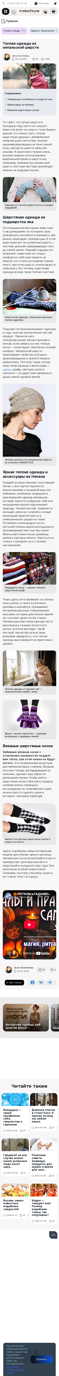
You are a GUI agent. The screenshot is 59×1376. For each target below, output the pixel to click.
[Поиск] (14, 12)
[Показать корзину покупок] (53, 11)
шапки (7, 369)
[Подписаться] (50, 1258)
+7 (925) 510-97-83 (17, 3)
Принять (41, 1359)
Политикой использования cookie (15, 1369)
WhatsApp (44, 3)
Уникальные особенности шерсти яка (29, 99)
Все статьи (15, 982)
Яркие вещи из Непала (20, 104)
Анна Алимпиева (20, 56)
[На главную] (29, 11)
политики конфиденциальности (33, 1269)
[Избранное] (45, 12)
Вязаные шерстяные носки (23, 110)
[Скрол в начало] (53, 1235)
